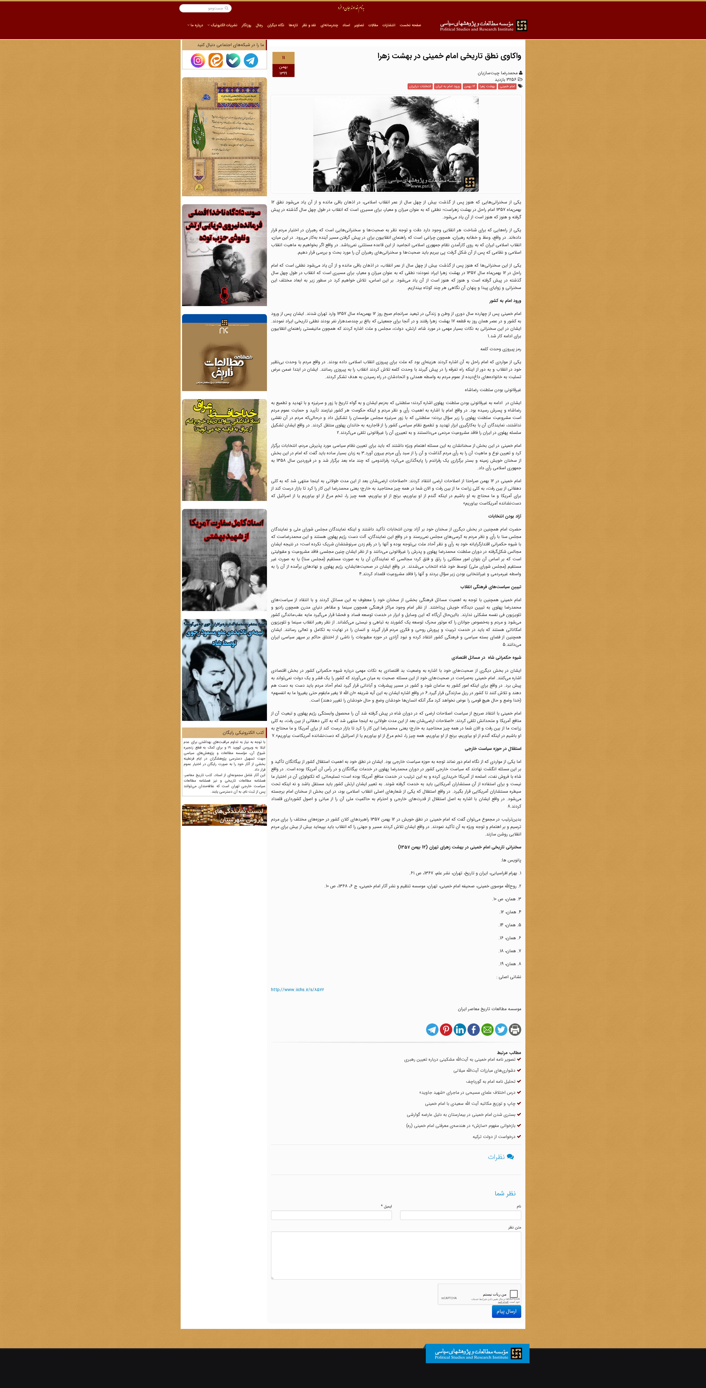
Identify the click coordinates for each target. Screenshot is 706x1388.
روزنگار (246, 25)
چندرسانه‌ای (329, 25)
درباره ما (196, 25)
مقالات (373, 25)
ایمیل (386, 1206)
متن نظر (514, 1227)
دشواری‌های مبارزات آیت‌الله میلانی (485, 1070)
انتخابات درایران (420, 86)
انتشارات (389, 25)
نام (519, 1206)
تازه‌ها (293, 25)
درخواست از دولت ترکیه (495, 1136)
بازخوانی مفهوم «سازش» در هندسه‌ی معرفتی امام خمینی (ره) (461, 1125)
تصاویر (359, 25)
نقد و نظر (309, 25)
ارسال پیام (507, 1311)
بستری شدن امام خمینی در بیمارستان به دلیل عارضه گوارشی (462, 1114)
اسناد (346, 25)
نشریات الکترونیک (223, 25)
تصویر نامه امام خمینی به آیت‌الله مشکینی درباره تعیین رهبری (460, 1059)
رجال (259, 25)
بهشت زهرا (487, 86)
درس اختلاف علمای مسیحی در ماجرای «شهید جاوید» (468, 1092)
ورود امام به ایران (448, 86)
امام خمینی (507, 86)
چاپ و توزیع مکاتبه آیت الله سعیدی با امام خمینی (471, 1103)
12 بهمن (469, 86)
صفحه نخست (410, 25)
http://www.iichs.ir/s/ (297, 989)
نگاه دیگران (275, 25)
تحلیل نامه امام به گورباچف (491, 1081)
